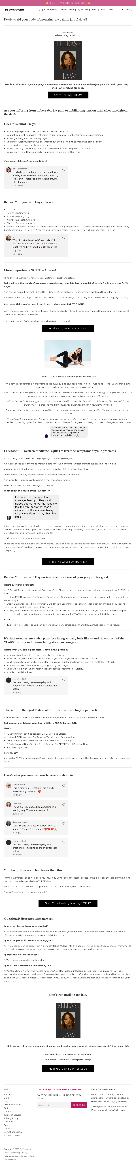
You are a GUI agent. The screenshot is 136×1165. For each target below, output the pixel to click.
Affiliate (8, 1094)
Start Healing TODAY (68, 95)
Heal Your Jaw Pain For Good (68, 328)
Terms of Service (12, 1115)
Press (102, 10)
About (110, 10)
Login (7, 1101)
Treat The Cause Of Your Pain (68, 561)
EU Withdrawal (12, 1135)
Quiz (80, 10)
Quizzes (8, 1108)
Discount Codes (12, 1104)
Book (94, 10)
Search (7, 1125)
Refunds (8, 1121)
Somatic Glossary (13, 1132)
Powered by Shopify (18, 1153)
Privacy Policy (11, 1118)
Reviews (8, 1128)
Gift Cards (9, 1111)
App (43, 10)
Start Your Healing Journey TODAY (68, 903)
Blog (87, 10)
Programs (52, 10)
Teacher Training (67, 10)
